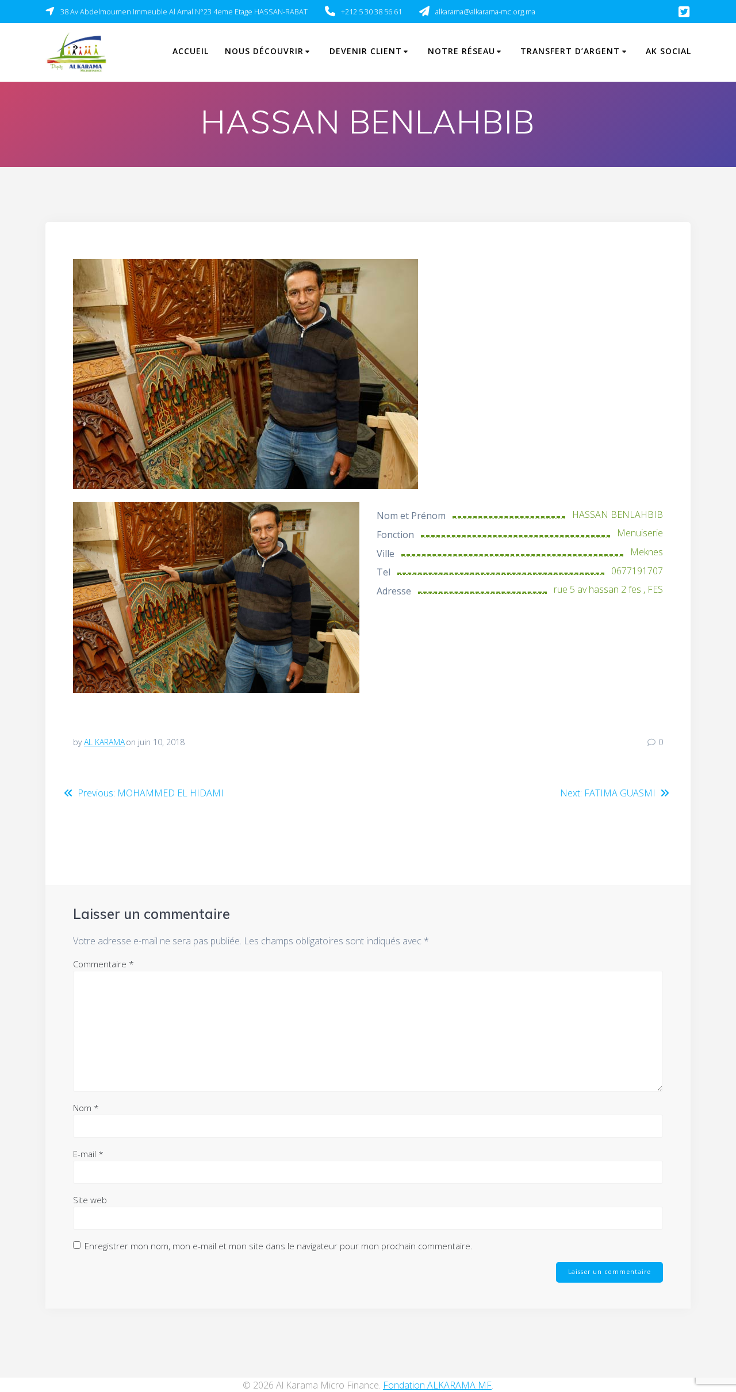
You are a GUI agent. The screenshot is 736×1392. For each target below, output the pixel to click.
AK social (668, 50)
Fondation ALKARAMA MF (437, 1385)
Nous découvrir (264, 50)
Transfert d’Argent (570, 50)
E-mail (88, 1154)
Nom (86, 1107)
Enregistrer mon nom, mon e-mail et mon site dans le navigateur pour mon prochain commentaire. (279, 1246)
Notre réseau (461, 50)
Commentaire (103, 964)
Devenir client (365, 50)
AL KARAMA (104, 742)
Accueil (190, 50)
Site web (90, 1200)
